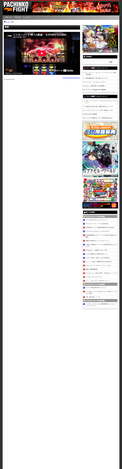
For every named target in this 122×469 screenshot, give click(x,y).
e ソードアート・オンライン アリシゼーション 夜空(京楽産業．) (100, 73)
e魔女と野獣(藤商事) (91, 269)
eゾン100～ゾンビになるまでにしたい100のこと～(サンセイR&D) (101, 292)
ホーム (8, 22)
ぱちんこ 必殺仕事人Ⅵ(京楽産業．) (95, 86)
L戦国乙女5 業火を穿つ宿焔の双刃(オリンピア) (99, 106)
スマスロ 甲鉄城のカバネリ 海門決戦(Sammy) (98, 118)
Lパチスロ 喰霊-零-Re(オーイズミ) (95, 287)
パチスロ (17, 17)
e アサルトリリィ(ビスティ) (93, 277)
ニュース (26, 17)
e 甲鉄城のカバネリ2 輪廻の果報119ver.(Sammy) (99, 227)
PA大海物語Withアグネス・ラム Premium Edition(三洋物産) (101, 236)
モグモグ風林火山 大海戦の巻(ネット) (96, 254)
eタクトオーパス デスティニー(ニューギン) (98, 265)
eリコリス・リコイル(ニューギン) (95, 82)
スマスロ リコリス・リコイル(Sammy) (96, 223)
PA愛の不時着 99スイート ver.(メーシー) (97, 240)
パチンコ (8, 17)
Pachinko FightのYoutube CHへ (71, 77)
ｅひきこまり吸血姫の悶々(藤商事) (95, 89)
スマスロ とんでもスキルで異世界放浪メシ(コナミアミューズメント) (100, 304)
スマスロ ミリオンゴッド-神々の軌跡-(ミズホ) (99, 110)
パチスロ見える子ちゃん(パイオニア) (96, 220)
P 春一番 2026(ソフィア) (92, 297)
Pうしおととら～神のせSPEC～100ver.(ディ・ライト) (101, 273)
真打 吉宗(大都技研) (91, 114)
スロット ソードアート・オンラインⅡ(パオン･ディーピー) (101, 101)
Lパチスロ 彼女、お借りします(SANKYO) (97, 257)
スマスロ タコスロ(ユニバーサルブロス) (97, 231)
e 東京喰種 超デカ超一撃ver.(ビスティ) (96, 78)
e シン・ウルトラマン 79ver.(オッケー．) (97, 280)
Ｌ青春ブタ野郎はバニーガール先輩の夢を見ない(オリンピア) (101, 245)
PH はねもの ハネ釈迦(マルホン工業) (96, 250)
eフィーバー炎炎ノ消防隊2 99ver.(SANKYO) (98, 261)
